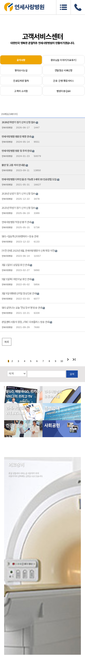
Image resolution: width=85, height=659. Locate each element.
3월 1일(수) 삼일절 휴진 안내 (15, 264)
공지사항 (21, 60)
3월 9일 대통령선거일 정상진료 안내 (19, 293)
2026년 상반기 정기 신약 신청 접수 (18, 193)
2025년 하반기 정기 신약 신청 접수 (18, 207)
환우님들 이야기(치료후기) (63, 60)
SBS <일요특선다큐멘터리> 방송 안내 (20, 236)
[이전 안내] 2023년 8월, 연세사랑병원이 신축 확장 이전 (28, 250)
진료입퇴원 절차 (21, 80)
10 (61, 361)
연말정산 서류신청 (63, 70)
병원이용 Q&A (63, 91)
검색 (72, 374)
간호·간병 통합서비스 (63, 80)
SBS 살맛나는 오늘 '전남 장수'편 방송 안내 (22, 307)
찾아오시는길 (21, 70)
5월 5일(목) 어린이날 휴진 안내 (16, 279)
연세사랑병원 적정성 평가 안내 (16, 222)
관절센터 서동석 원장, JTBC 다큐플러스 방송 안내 (25, 322)
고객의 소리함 (21, 91)
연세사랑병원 (7, 127)
